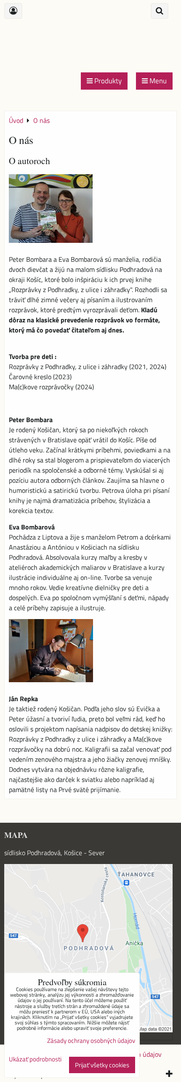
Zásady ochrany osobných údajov (91, 1040)
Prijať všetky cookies (102, 1065)
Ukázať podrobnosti (35, 1059)
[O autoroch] (51, 209)
